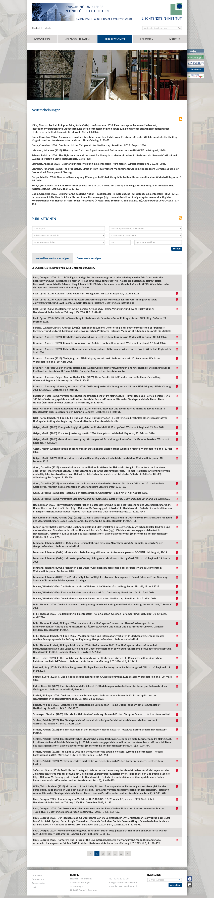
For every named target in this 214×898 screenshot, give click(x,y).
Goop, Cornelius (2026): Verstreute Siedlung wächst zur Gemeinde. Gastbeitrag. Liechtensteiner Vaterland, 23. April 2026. (101, 498)
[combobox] (145, 228)
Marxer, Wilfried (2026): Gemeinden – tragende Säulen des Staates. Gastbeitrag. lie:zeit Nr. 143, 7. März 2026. (95, 598)
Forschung (42, 39)
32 (121, 853)
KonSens (195, 69)
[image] (162, 11)
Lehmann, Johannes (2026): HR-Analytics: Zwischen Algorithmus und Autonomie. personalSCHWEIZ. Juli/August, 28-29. (100, 552)
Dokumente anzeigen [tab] (89, 258)
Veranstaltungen (77, 39)
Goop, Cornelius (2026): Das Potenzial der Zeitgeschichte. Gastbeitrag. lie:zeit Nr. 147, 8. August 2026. (90, 492)
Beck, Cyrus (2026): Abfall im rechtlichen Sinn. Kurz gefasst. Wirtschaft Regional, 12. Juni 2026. (86, 293)
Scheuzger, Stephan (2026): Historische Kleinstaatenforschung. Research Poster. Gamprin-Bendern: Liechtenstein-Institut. (102, 714)
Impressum (37, 874)
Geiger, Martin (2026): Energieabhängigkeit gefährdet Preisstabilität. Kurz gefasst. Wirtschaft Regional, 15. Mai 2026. (99, 427)
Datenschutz (38, 878)
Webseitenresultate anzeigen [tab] (52, 258)
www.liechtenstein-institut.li (123, 886)
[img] (177, 294)
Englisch (47, 28)
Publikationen (115, 39)
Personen (146, 39)
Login (34, 886)
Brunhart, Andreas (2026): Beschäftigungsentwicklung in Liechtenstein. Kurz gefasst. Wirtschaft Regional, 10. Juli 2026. (100, 337)
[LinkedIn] (189, 884)
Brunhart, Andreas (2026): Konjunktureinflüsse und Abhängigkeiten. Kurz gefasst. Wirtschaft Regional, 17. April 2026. (99, 343)
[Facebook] (189, 878)
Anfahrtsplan (38, 882)
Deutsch (36, 28)
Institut (174, 39)
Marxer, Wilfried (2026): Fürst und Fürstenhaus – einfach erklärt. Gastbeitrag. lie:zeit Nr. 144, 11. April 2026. (94, 592)
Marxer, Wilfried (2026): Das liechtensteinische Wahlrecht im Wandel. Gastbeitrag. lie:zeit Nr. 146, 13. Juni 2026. (96, 586)
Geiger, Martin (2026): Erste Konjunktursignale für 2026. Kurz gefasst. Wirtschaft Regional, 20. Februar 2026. (94, 433)
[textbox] (144, 228)
